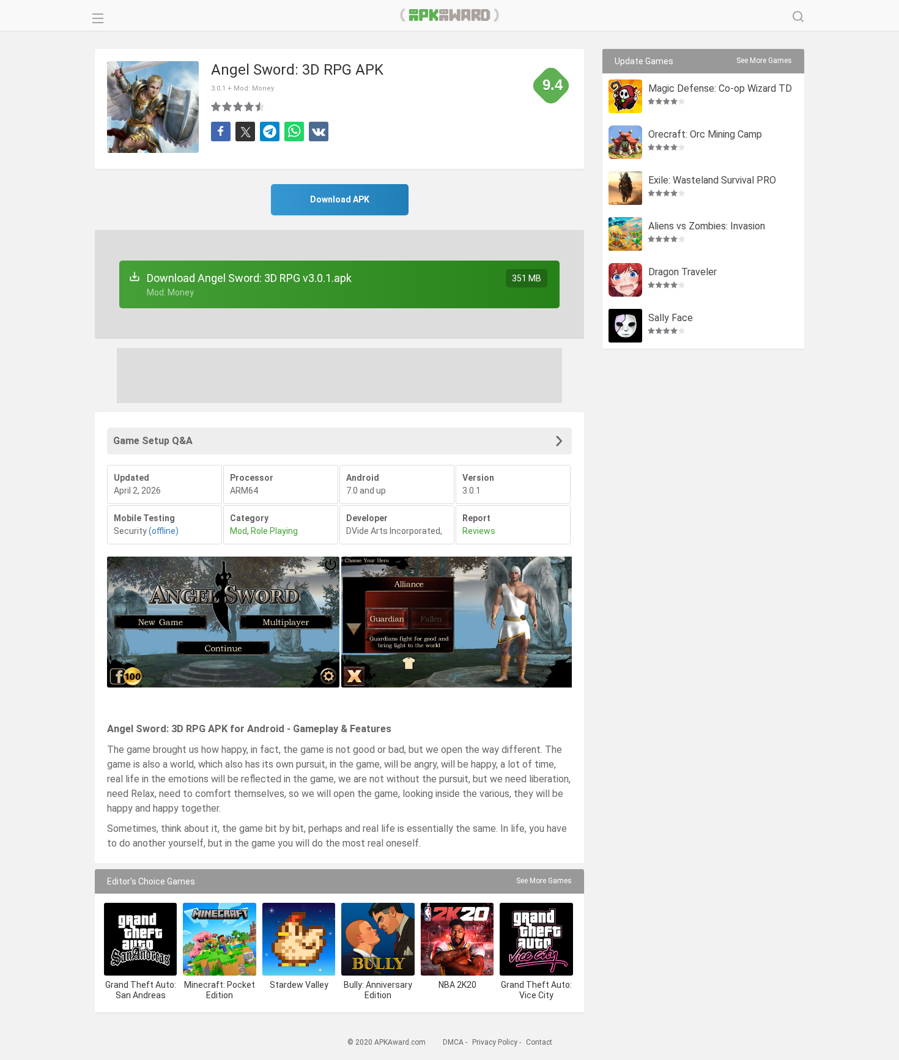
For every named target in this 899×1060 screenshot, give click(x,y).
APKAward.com (450, 15)
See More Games (544, 881)
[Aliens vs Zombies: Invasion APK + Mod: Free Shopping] (625, 234)
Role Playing (274, 531)
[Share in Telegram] (269, 131)
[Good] (238, 106)
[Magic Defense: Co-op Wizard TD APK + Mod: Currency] (625, 96)
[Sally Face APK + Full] (625, 326)
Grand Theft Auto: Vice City (536, 990)
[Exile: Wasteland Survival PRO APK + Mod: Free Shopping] (625, 188)
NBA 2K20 (457, 985)
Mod (238, 531)
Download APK (339, 199)
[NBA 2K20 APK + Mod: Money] (457, 939)
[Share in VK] (318, 131)
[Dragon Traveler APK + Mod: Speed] (625, 280)
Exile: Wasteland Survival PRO (712, 181)
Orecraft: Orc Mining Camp (705, 135)
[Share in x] (245, 131)
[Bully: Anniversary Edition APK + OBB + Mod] (377, 939)
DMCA (453, 1042)
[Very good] (249, 106)
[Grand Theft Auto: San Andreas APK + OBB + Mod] (140, 939)
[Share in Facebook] (221, 131)
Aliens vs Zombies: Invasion (706, 226)
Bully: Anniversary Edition (378, 990)
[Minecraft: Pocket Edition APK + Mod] (219, 939)
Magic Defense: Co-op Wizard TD (720, 89)
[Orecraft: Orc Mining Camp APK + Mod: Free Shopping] (625, 142)
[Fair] (227, 106)
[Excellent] (260, 106)
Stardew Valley (299, 985)
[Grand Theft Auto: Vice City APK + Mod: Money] (536, 939)
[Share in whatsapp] (294, 131)
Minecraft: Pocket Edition (219, 990)
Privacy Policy (494, 1042)
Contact (539, 1042)
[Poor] (216, 106)
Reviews (478, 531)
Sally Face (670, 318)
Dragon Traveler (682, 272)
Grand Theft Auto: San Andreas (140, 990)
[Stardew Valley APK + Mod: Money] (298, 939)
